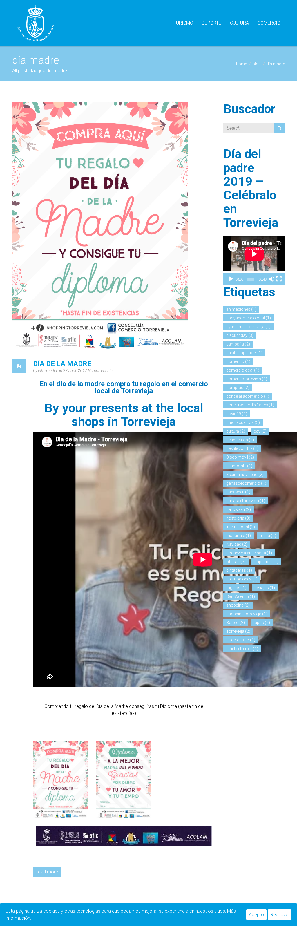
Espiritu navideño (245, 474)
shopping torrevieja (246, 614)
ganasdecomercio (246, 483)
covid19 (236, 413)
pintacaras (239, 570)
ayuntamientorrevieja (248, 326)
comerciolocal (242, 370)
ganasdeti (238, 492)
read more (47, 872)
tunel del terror (242, 648)
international (240, 527)
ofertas (236, 561)
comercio (238, 361)
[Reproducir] (231, 279)
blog (257, 64)
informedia (48, 370)
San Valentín (240, 596)
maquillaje (238, 535)
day (260, 431)
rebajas (265, 587)
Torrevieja (238, 631)
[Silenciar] (271, 279)
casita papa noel (244, 352)
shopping (238, 605)
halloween (238, 509)
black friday (239, 335)
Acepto (256, 914)
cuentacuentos (243, 422)
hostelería (238, 518)
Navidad (236, 544)
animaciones (241, 309)
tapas (261, 622)
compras (237, 387)
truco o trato (240, 640)
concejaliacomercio (247, 396)
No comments (100, 370)
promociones (242, 579)
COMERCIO (269, 23)
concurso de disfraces (250, 405)
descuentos (240, 439)
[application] (254, 253)
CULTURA (239, 23)
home (241, 64)
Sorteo (235, 622)
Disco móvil (240, 457)
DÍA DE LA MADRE (62, 364)
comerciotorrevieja (246, 379)
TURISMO (183, 23)
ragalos (236, 587)
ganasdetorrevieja (245, 500)
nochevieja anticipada (249, 553)
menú (268, 535)
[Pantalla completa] (279, 279)
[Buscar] (279, 128)
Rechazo (279, 914)
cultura (235, 431)
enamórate (239, 466)
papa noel (266, 561)
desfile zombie (242, 448)
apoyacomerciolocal (248, 318)
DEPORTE (211, 23)
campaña (238, 344)
